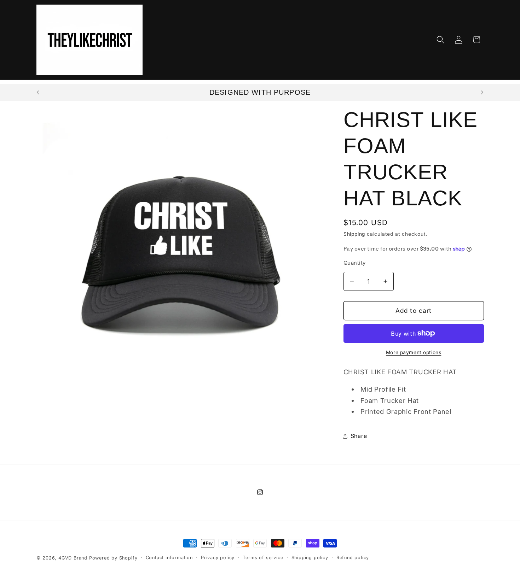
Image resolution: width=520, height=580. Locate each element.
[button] (441, 40)
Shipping (354, 234)
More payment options (413, 352)
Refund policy (352, 557)
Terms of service (263, 557)
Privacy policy (218, 557)
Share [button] (359, 435)
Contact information (169, 557)
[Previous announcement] (38, 92)
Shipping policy (309, 557)
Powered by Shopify (113, 558)
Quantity (354, 263)
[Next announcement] (482, 92)
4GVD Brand (72, 558)
